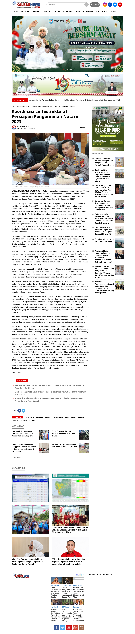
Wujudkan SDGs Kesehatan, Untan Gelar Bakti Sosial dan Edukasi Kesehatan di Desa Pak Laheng (104, 218)
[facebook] (110, 4)
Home (13, 107)
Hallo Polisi (20, 107)
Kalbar (33, 107)
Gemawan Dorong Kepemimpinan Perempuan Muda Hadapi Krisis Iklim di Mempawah (104, 205)
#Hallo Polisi (29, 417)
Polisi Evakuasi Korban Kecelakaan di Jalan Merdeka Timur (64, 433)
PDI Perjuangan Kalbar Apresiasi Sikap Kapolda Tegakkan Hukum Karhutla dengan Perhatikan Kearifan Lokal (68, 561)
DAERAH (47, 11)
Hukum (27, 107)
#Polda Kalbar (70, 417)
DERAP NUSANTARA (91, 11)
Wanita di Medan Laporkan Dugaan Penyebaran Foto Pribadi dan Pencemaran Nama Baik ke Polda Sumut (103, 256)
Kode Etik (101, 574)
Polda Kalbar (48, 107)
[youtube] (120, 4)
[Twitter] (23, 411)
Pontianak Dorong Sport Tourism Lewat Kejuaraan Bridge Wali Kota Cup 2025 (22, 433)
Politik (55, 107)
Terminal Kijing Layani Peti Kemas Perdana (104, 240)
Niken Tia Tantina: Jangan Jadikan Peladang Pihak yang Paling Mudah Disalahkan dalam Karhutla (27, 561)
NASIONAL (25, 11)
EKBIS (77, 11)
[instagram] (105, 4)
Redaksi (92, 574)
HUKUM (57, 11)
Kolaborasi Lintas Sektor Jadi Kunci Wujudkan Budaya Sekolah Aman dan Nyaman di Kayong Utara (103, 175)
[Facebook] (19, 411)
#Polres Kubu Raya (28, 421)
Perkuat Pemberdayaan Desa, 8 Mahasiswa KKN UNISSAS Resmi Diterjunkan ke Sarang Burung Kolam (104, 287)
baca (84, 128)
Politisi (61, 107)
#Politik (81, 417)
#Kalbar (48, 417)
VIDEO (104, 11)
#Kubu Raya (58, 417)
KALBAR (36, 11)
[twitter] (115, 4)
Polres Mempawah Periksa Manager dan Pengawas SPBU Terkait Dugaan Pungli (104, 161)
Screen (95, 4)
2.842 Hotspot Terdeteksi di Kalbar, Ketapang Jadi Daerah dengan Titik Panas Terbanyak (84, 100)
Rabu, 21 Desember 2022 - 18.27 (26, 128)
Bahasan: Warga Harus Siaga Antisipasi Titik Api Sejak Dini (64, 445)
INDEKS (113, 11)
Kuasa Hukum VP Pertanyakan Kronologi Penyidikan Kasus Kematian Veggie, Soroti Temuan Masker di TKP (104, 272)
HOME (15, 11)
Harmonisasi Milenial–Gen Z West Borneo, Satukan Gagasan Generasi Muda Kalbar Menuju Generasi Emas (70, 529)
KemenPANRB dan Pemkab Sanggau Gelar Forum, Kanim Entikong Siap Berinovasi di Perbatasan (24, 448)
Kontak (109, 574)
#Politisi (16, 421)
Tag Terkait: (17, 417)
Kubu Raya (39, 107)
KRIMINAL (67, 11)
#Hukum (39, 417)
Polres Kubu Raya (70, 107)
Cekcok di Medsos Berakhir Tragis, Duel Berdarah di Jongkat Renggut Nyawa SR (103, 230)
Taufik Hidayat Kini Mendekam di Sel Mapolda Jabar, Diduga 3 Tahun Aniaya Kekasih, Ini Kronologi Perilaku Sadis (104, 191)
